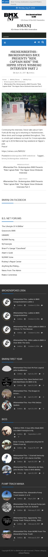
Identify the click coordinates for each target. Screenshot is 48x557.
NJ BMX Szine (7, 257)
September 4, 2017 (34, 434)
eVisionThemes (24, 553)
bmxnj (4, 158)
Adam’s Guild (7, 253)
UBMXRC (5, 235)
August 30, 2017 (33, 448)
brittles (31, 73)
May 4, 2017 (32, 499)
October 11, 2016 (33, 346)
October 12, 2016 (33, 305)
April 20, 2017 (32, 461)
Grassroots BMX (8, 231)
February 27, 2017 (34, 510)
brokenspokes (13, 158)
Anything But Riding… (11, 266)
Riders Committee (9, 275)
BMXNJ (24, 25)
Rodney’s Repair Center (11, 261)
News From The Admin (11, 270)
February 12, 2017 (34, 524)
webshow (24, 158)
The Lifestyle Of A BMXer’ (13, 226)
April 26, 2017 (32, 374)
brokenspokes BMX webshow (22, 156)
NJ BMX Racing (8, 239)
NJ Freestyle (7, 244)
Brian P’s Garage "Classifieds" (14, 248)
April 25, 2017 (32, 385)
